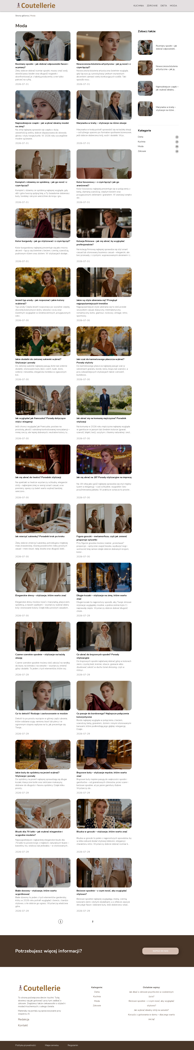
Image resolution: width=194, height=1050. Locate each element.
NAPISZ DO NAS (160, 951)
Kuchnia (139, 5)
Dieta (164, 5)
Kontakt (23, 1025)
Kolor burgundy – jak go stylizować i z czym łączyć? (42, 241)
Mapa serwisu (52, 1045)
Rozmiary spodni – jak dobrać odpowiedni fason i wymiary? (166, 47)
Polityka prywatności (25, 1045)
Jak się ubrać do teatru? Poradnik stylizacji (38, 477)
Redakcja (23, 1019)
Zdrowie (152, 5)
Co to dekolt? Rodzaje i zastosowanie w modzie (41, 713)
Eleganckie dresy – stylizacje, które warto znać (40, 595)
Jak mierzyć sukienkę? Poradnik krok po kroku (39, 536)
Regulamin (73, 1045)
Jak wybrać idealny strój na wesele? (151, 1010)
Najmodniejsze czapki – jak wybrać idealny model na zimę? (167, 88)
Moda (173, 5)
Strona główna (22, 15)
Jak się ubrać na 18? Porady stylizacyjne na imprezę (104, 477)
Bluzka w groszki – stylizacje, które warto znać (102, 831)
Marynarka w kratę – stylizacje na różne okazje (102, 123)
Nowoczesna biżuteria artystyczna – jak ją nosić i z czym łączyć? (167, 68)
